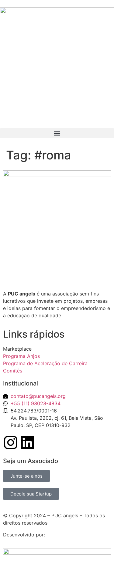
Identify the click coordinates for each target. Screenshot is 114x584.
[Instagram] (10, 442)
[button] (57, 133)
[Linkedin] (27, 442)
